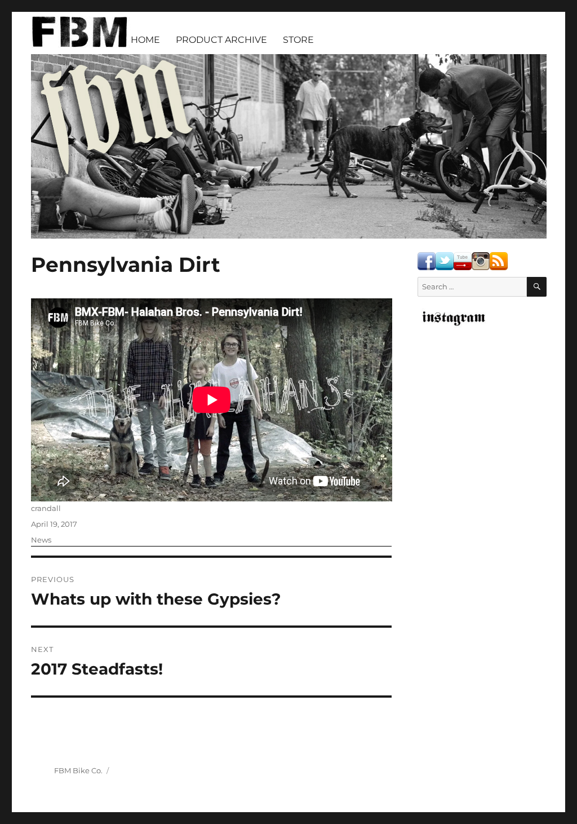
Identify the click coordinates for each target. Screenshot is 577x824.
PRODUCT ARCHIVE (221, 39)
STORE (298, 39)
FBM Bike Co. (78, 770)
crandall (46, 508)
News (41, 539)
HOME (145, 39)
